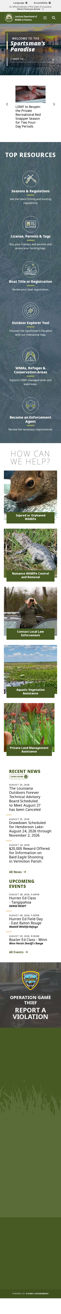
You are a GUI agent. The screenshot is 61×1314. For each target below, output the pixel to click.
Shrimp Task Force (30, 1213)
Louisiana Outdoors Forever (30, 1196)
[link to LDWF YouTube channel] (40, 1162)
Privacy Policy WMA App (30, 1276)
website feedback (26, 1146)
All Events (16, 952)
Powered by (30, 1294)
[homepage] (21, 18)
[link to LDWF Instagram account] (33, 1162)
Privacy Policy (30, 1272)
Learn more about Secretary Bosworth (28, 1066)
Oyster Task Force (30, 1209)
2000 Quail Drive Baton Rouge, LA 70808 (30, 1104)
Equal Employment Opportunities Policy (30, 1255)
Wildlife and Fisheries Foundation (30, 1187)
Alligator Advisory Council (30, 1226)
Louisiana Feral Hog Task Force (30, 1217)
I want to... (18, 59)
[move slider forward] (54, 104)
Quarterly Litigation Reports (30, 1246)
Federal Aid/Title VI (30, 1263)
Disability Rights (30, 1268)
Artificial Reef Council (30, 1221)
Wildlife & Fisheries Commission (30, 1183)
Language (18, 3)
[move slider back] (7, 104)
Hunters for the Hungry (30, 1192)
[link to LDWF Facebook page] (21, 1162)
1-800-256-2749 (32, 1109)
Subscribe (17, 776)
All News (15, 872)
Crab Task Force (30, 1200)
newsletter (28, 1154)
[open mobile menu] (45, 18)
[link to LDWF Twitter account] (27, 1162)
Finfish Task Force (30, 1204)
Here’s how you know (29, 9)
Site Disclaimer (30, 1251)
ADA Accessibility (30, 1280)
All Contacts (29, 1116)
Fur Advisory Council (30, 1230)
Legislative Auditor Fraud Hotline (30, 1259)
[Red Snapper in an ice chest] (30, 109)
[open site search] (53, 18)
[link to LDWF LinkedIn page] (46, 1162)
